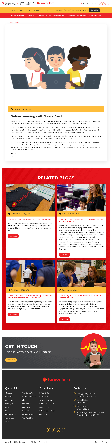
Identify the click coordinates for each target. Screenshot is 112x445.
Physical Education (19, 15)
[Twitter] (109, 3)
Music (49, 15)
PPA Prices (35, 10)
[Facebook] (99, 3)
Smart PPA (27, 10)
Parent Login (43, 396)
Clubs (7, 421)
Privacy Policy (44, 407)
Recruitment (84, 10)
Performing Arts (59, 15)
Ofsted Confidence (69, 10)
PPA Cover (20, 10)
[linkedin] (58, 431)
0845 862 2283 (83, 402)
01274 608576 (83, 409)
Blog (77, 10)
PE (6, 411)
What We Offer (27, 418)
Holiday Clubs (71, 15)
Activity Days (83, 15)
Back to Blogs (14, 22)
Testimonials (58, 10)
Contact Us (94, 10)
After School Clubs (96, 15)
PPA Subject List (10, 414)
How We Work (48, 10)
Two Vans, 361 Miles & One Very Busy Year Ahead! (29, 219)
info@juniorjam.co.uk (89, 3)
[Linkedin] (105, 3)
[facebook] (48, 431)
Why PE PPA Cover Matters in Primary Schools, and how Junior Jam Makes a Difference (30, 297)
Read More (13, 236)
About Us (8, 393)
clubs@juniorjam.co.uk (87, 396)
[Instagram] (102, 3)
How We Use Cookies (46, 404)
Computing (41, 15)
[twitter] (63, 431)
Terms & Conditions (46, 400)
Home (13, 10)
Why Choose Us (27, 393)
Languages (31, 15)
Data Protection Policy (47, 411)
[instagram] (53, 431)
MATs (41, 10)
